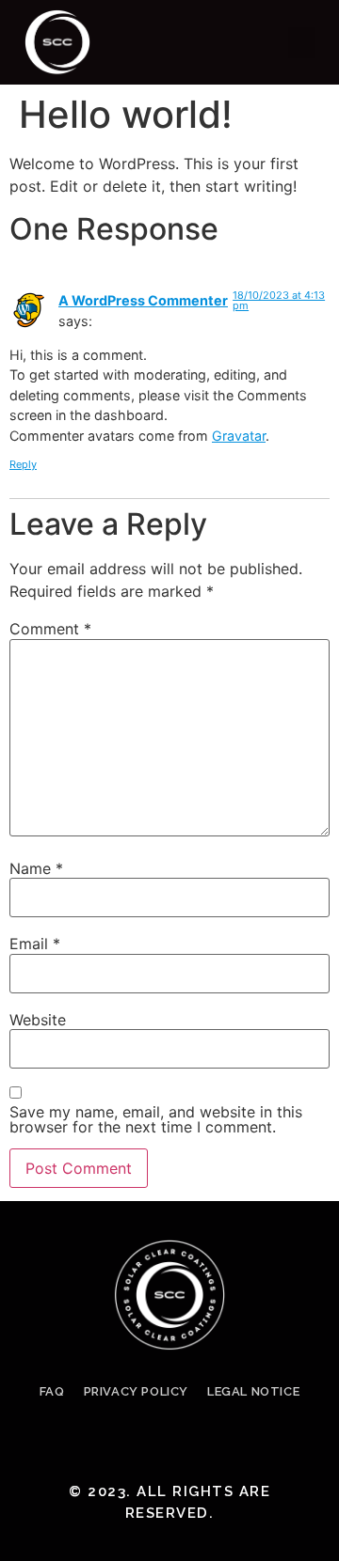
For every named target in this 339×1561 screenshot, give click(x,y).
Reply (23, 464)
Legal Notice (253, 1391)
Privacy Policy (136, 1391)
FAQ (52, 1391)
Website (37, 1019)
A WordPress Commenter (143, 300)
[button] (301, 42)
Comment (50, 628)
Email (34, 943)
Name (36, 868)
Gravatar (239, 436)
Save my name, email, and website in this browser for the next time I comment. (155, 1119)
